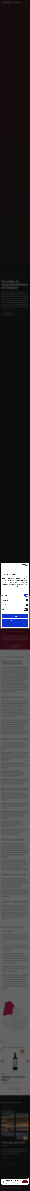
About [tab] (24, 569)
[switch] (26, 600)
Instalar (25, 1181)
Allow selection (15, 620)
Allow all (15, 616)
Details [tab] (15, 569)
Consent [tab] (5, 569)
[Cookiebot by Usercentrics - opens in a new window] (21, 565)
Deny (15, 625)
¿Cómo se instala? (9, 1183)
